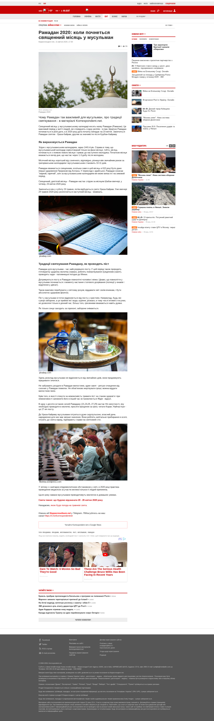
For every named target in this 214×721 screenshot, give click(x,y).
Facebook (46, 640)
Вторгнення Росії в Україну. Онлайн (158, 100)
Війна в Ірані (67, 25)
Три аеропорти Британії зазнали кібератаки (161, 47)
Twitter (44, 644)
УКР (44, 3)
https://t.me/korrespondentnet (59, 515)
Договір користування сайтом (111, 640)
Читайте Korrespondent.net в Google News (83, 525)
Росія (56, 21)
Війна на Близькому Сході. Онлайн (150, 71)
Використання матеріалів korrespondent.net (79, 648)
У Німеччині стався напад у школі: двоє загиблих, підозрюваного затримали (151, 67)
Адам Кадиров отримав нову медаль (59, 609)
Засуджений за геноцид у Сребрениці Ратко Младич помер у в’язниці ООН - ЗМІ (151, 76)
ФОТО (146, 3)
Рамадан (91, 532)
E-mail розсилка (48, 653)
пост (74, 532)
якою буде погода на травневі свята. (68, 505)
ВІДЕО (139, 3)
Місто (97, 16)
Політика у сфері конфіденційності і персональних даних (107, 646)
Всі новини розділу (46, 21)
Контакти (73, 640)
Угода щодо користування (109, 651)
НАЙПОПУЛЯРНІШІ (156, 3)
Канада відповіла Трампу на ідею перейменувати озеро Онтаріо (72, 613)
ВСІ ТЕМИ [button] (169, 25)
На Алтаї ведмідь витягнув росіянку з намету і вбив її (67, 603)
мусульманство (66, 532)
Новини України (137, 180)
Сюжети (135, 85)
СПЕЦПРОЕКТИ (170, 3)
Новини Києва (69, 25)
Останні (134, 39)
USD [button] (57, 11)
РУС (40, 3)
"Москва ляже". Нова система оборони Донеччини (156, 119)
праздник (55, 532)
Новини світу (138, 34)
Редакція (103, 655)
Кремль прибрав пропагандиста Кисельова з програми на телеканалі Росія (77, 596)
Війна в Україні (82, 25)
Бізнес (114, 16)
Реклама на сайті (76, 643)
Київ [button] (40, 11)
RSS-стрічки (47, 649)
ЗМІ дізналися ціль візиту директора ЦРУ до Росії (65, 606)
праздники (47, 532)
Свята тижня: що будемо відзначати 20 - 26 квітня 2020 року (71, 500)
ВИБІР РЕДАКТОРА (139, 145)
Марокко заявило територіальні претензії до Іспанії (66, 599)
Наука (124, 16)
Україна (87, 16)
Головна (76, 16)
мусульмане (82, 532)
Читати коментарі (83, 619)
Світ (106, 16)
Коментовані (154, 39)
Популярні (143, 39)
